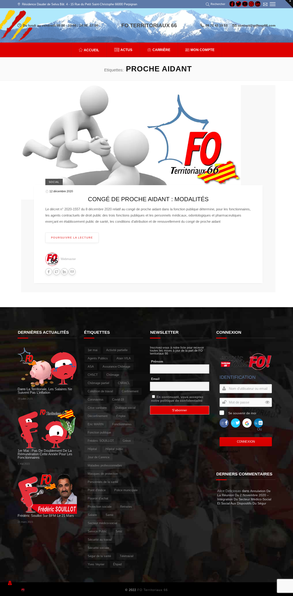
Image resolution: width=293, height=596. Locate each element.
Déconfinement (98, 416)
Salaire (92, 515)
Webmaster (68, 259)
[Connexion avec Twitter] (235, 423)
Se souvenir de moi (242, 413)
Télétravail (126, 556)
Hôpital (92, 449)
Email (155, 379)
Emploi (120, 416)
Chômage (112, 375)
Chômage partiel (98, 383)
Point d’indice (97, 490)
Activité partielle (117, 350)
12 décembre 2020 (61, 191)
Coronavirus (95, 399)
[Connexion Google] (247, 423)
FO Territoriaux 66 (152, 590)
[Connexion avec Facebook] (224, 423)
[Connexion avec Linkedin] (258, 423)
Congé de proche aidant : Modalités (148, 199)
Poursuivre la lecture (72, 237)
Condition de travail (100, 391)
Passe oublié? (230, 451)
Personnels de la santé (103, 482)
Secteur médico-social (102, 523)
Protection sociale (99, 506)
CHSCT (93, 375)
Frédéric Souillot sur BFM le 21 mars (46, 515)
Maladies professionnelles (105, 465)
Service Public (97, 531)
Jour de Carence (98, 457)
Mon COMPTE (202, 50)
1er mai (93, 350)
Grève (127, 440)
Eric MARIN (95, 424)
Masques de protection (103, 473)
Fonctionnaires (122, 424)
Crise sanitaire (97, 407)
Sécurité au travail (100, 539)
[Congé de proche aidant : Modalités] (131, 142)
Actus (126, 50)
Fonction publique (99, 432)
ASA (91, 366)
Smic (119, 531)
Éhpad (117, 564)
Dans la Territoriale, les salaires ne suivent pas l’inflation (45, 390)
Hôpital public (114, 449)
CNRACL (124, 383)
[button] (216, 4)
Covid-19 (118, 399)
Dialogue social (125, 407)
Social (54, 182)
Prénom (157, 361)
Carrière (161, 50)
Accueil (91, 50)
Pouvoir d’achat (98, 498)
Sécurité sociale (98, 548)
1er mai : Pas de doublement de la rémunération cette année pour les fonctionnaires (45, 454)
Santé (109, 515)
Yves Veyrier (96, 564)
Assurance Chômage (116, 366)
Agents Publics (98, 358)
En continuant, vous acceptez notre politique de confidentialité (177, 398)
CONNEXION (246, 441)
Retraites (126, 506)
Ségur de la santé (99, 556)
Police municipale (126, 490)
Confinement (130, 391)
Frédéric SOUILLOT (101, 440)
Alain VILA (124, 358)
